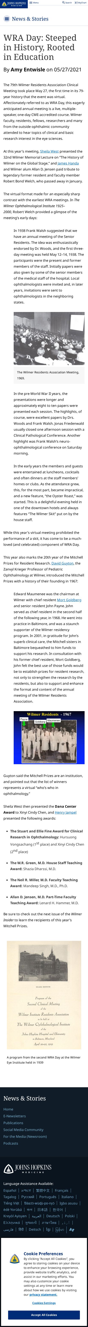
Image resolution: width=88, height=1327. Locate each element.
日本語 (42, 1209)
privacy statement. (43, 1294)
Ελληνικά (11, 1222)
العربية (36, 1216)
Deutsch (53, 1216)
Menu (34, 3)
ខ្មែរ (48, 1229)
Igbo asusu (69, 1203)
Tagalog (9, 1196)
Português (47, 1196)
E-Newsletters (14, 1116)
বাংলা (29, 1209)
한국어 (58, 1209)
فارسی (8, 1229)
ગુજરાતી (31, 1222)
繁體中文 (43, 1190)
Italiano (68, 1196)
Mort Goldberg (69, 600)
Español (9, 1190)
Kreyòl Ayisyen (15, 1216)
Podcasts (10, 1143)
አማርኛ (26, 1190)
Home (8, 1109)
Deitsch (35, 1229)
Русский (27, 1196)
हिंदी (21, 1229)
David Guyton (62, 563)
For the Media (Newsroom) (25, 1136)
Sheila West (49, 151)
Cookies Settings (44, 1303)
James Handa (68, 163)
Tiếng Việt (11, 1203)
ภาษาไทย (49, 1222)
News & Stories (30, 18)
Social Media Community (23, 1129)
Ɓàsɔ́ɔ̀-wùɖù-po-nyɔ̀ (39, 1203)
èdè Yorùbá (12, 1209)
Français (61, 1190)
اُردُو (66, 1222)
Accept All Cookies (44, 1315)
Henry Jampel (65, 812)
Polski (70, 1216)
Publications (13, 1123)
